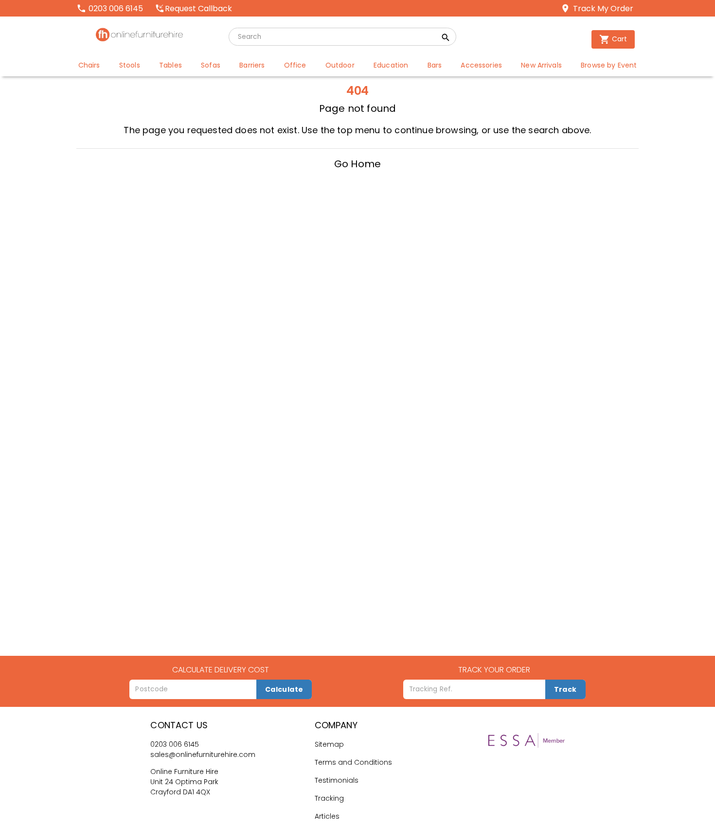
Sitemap (329, 744)
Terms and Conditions (353, 762)
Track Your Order (494, 669)
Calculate (284, 689)
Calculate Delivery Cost (220, 669)
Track (565, 689)
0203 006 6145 (174, 744)
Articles (327, 816)
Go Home (357, 164)
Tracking (329, 798)
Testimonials (336, 780)
